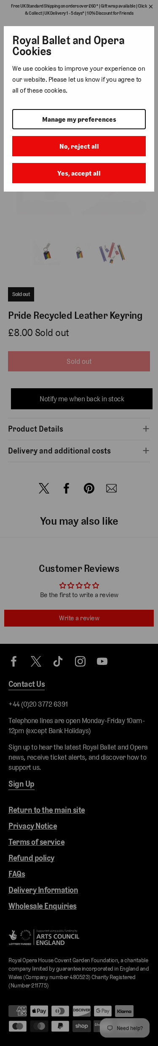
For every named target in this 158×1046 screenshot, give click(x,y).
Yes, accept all (79, 173)
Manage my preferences (79, 119)
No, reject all (79, 146)
